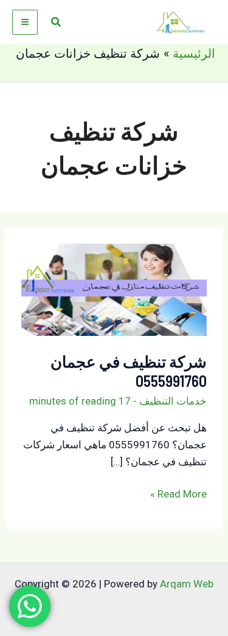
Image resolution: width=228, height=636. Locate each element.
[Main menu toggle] (25, 22)
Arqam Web (186, 584)
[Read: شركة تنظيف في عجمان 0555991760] (114, 289)
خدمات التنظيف (173, 401)
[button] (55, 22)
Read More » (178, 494)
